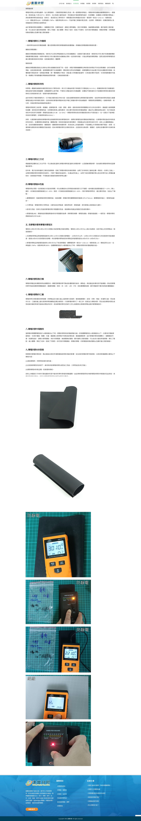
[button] (113, 3)
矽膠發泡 (60, 806)
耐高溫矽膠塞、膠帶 (63, 802)
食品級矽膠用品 (62, 798)
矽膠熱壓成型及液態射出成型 (96, 793)
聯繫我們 (32, 809)
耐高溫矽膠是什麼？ (94, 797)
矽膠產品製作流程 (93, 801)
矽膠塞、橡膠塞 (62, 790)
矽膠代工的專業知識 (94, 789)
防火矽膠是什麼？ (93, 805)
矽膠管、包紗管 (62, 794)
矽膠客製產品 (61, 786)
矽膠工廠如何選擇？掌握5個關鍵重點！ (99, 785)
